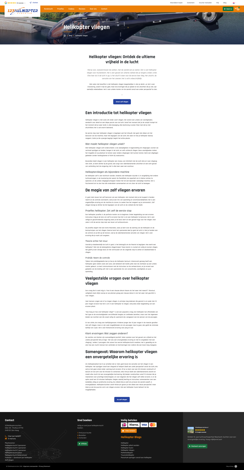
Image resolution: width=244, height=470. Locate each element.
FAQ (217, 3)
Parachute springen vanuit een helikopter (136, 457)
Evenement (190, 3)
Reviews (82, 9)
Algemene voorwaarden (30, 466)
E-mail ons (12, 438)
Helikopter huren (127, 448)
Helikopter (124, 443)
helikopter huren (132, 387)
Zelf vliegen (9, 460)
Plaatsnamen (10, 443)
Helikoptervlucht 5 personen (15, 450)
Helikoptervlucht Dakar (13, 452)
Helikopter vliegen (127, 450)
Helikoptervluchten (103, 384)
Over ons (93, 9)
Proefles (60, 9)
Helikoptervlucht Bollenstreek (16, 455)
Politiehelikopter (127, 452)
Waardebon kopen (176, 3)
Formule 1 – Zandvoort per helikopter (18, 457)
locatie (88, 432)
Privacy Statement (44, 466)
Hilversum (118, 384)
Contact (104, 9)
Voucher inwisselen (205, 3)
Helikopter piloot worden (130, 445)
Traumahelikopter (127, 455)
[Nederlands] (233, 3)
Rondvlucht (48, 9)
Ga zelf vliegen (122, 399)
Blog (224, 3)
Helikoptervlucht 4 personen (15, 448)
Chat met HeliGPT (14, 436)
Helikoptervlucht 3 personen (15, 445)
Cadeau (71, 9)
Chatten (35, 3)
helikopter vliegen (95, 148)
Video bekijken (130, 431)
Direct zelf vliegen (122, 102)
